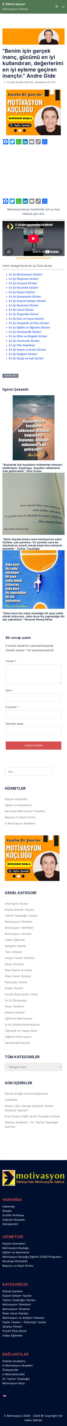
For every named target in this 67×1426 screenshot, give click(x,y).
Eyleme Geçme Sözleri (20, 82)
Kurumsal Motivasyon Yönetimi (25, 811)
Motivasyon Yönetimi (18, 921)
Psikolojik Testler (16, 982)
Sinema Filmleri (15, 1012)
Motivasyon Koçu (13, 1383)
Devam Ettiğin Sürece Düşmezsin (26, 1093)
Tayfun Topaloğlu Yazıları (21, 915)
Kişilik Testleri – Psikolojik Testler (24, 1322)
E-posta (12, 707)
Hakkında (8, 1206)
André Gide (10, 375)
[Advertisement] (33, 170)
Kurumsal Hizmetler (15, 1261)
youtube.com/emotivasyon (33, 258)
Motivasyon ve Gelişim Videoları (23, 1317)
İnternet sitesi (15, 723)
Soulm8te (11, 1099)
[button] (56, 6)
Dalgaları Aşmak (15, 946)
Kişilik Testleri (14, 988)
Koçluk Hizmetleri (16, 799)
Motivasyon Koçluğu (15, 1248)
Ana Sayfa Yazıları (17, 903)
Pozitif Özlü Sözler (14, 1331)
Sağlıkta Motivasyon (18, 1036)
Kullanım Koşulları (13, 1219)
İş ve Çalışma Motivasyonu (22, 1024)
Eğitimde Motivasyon (19, 1018)
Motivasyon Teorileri (18, 933)
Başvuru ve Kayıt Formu (20, 817)
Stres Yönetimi (14, 964)
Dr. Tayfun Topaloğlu (16, 1378)
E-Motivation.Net (13, 1374)
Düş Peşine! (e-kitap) (18, 970)
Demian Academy (13, 1361)
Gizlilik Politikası (13, 1215)
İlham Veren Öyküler (18, 976)
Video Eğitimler (15, 939)
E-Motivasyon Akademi (20, 823)
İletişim (7, 1210)
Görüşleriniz (10, 1224)
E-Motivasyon (13, 4)
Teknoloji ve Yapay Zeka (21, 1030)
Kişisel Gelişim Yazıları (19, 909)
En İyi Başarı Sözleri (22, 292)
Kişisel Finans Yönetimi (20, 958)
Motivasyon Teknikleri (19, 927)
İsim (9, 690)
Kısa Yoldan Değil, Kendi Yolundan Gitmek (32, 1116)
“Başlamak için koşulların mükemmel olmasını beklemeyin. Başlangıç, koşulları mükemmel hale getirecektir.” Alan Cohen (32, 467)
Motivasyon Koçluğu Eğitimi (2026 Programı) (31, 1256)
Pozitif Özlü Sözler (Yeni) (21, 994)
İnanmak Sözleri (45, 82)
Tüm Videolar (13, 952)
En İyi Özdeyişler (16, 1000)
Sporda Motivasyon (17, 1042)
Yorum (11, 661)
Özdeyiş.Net (10, 1369)
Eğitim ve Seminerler (18, 805)
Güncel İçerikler (12, 1291)
